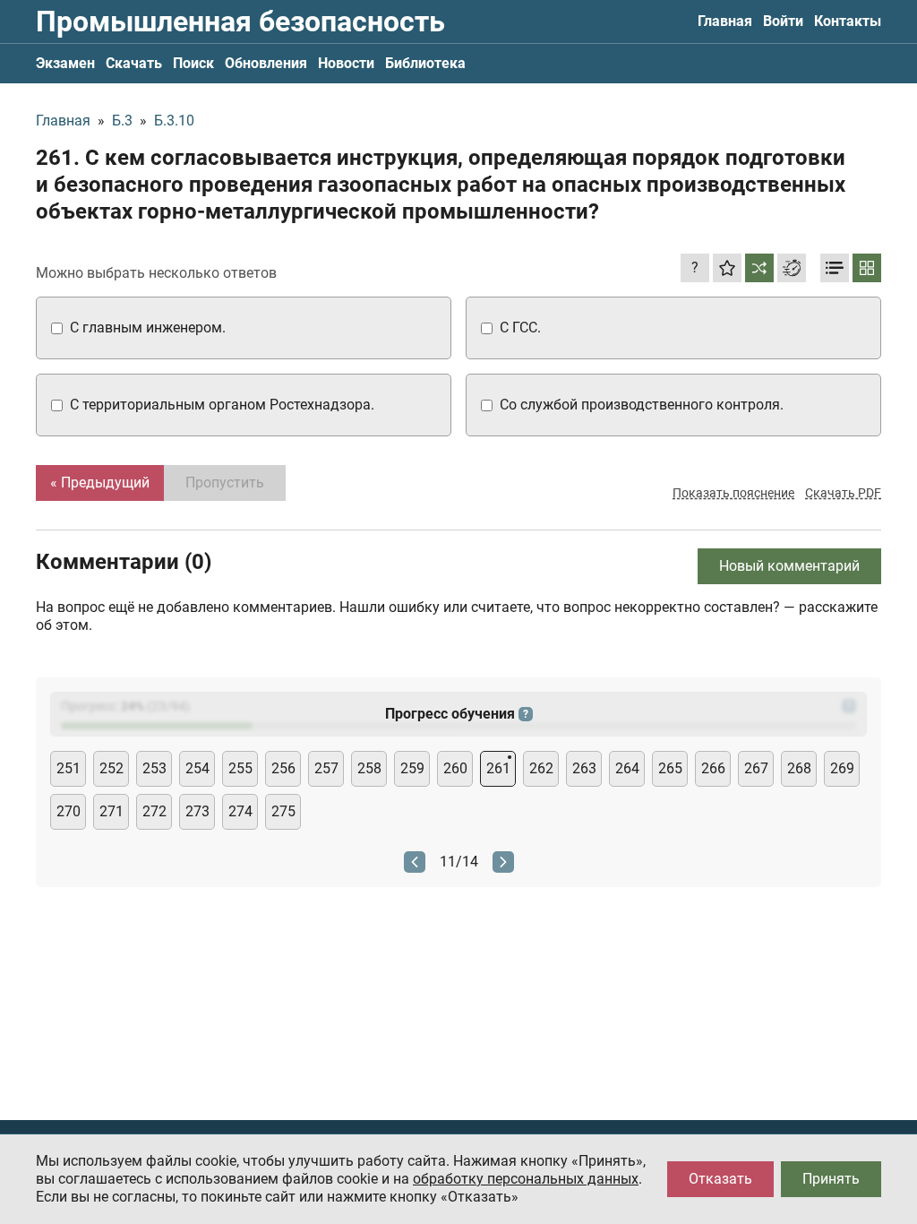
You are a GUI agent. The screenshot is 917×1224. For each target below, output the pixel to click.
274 (240, 811)
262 (541, 768)
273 (197, 811)
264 (627, 768)
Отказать (720, 1178)
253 (154, 768)
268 (799, 768)
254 (197, 768)
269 (842, 768)
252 (111, 768)
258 (369, 768)
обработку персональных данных (525, 1178)
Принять (831, 1178)
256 (283, 768)
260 (455, 768)
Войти (783, 21)
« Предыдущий (100, 482)
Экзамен (65, 63)
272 (154, 811)
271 (111, 811)
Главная (725, 21)
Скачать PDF (843, 493)
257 (326, 768)
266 (713, 768)
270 (68, 811)
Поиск (193, 63)
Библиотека (425, 63)
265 (670, 768)
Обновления (266, 63)
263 (584, 768)
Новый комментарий (789, 565)
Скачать (134, 63)
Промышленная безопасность (240, 21)
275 (283, 811)
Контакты (847, 21)
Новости (346, 63)
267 (756, 768)
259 (412, 768)
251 (68, 768)
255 (240, 768)
